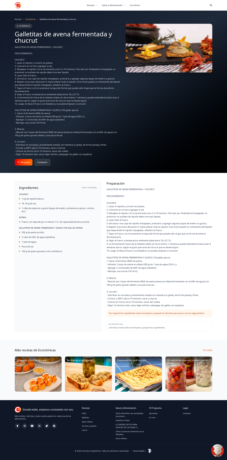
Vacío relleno (121, 438)
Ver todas (207, 350)
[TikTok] (46, 425)
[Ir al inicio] (18, 5)
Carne (84, 430)
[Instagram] (24, 425)
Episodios (153, 413)
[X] (39, 425)
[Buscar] (211, 5)
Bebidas (85, 417)
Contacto (187, 413)
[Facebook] (17, 425)
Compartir (42, 162)
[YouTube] (32, 425)
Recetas (91, 5)
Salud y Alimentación (112, 5)
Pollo (84, 413)
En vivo (152, 417)
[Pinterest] (54, 425)
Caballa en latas (123, 420)
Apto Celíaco (87, 421)
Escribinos (135, 5)
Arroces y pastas (89, 426)
